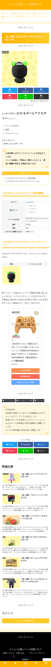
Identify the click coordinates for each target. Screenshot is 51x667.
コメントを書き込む (25, 621)
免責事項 (25, 659)
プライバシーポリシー (37, 653)
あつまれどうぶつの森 (25, 400)
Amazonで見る (25, 370)
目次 (22, 173)
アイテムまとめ (9, 400)
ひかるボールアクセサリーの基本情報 (21, 178)
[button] (46, 377)
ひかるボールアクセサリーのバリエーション (23, 181)
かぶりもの (30, 202)
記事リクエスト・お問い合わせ (14, 654)
